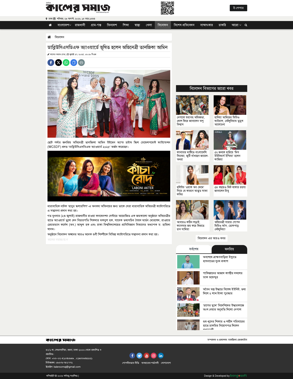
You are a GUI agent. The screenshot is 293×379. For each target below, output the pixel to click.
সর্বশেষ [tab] (193, 249)
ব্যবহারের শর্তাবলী (150, 362)
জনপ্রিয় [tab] (229, 249)
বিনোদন (59, 37)
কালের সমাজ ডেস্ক (57, 54)
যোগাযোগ (166, 362)
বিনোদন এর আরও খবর (212, 238)
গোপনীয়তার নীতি (130, 362)
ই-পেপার (238, 8)
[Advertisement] (211, 57)
